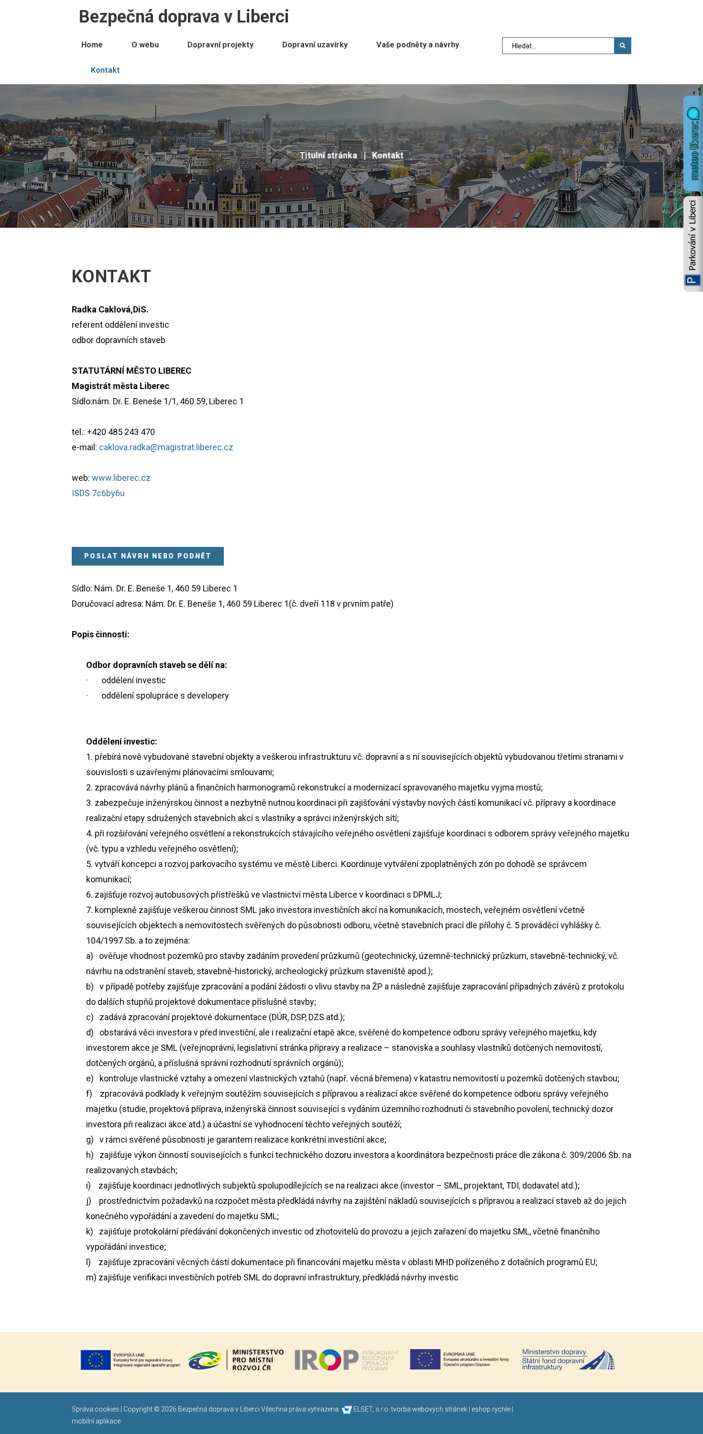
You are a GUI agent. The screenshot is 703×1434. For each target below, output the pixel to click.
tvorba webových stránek (429, 1409)
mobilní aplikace (96, 1421)
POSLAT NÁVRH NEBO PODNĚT (147, 556)
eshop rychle (491, 1409)
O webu (145, 45)
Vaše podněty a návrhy (417, 45)
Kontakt (105, 70)
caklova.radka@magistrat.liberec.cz (166, 447)
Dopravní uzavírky (315, 45)
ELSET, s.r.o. (371, 1409)
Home (92, 45)
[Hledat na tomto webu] (622, 45)
